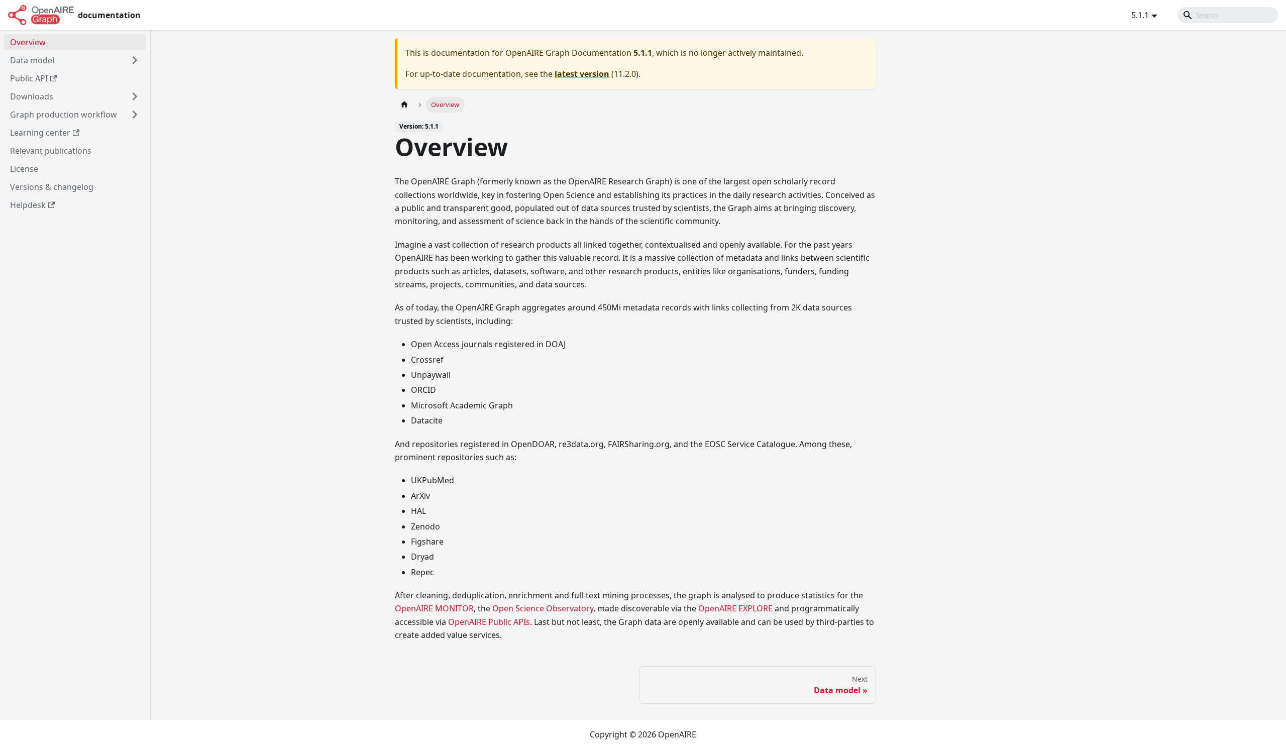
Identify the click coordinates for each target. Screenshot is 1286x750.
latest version (582, 73)
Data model (32, 60)
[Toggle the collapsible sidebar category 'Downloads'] (135, 96)
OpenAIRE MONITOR (434, 608)
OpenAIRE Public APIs (489, 621)
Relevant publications (50, 150)
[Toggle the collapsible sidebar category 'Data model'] (135, 60)
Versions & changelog (51, 186)
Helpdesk (28, 204)
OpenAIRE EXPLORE (735, 608)
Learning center (40, 132)
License (24, 168)
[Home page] (404, 105)
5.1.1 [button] (1140, 15)
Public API (29, 78)
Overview (28, 42)
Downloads (31, 96)
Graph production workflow (63, 114)
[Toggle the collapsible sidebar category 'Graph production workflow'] (135, 114)
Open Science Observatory (542, 608)
